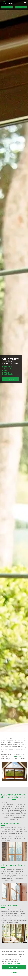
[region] (14, 962)
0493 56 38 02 (19, 756)
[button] (25, 3)
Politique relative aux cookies (13, 963)
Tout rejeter (14, 972)
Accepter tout (14, 967)
